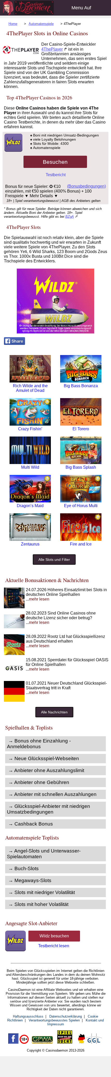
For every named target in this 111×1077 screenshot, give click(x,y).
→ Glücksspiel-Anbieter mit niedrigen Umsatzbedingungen (48, 809)
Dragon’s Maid (30, 505)
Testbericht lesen (53, 946)
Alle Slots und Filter (54, 559)
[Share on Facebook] (14, 343)
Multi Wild (30, 467)
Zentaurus (30, 544)
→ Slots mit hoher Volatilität (38, 904)
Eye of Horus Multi (81, 505)
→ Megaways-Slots (29, 880)
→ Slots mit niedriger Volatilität (41, 892)
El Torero (81, 429)
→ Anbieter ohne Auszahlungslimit (46, 770)
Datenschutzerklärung (65, 1016)
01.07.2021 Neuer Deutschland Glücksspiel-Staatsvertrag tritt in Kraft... (66, 688)
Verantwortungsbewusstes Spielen (54, 1020)
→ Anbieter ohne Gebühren (38, 782)
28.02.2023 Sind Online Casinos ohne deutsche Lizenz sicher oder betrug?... (61, 618)
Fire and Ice (81, 544)
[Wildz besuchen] (13, 150)
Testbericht (56, 175)
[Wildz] (55, 332)
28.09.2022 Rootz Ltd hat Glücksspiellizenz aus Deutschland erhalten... (65, 641)
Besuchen (55, 162)
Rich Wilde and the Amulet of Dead (30, 388)
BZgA (69, 217)
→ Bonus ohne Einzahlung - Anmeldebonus (39, 743)
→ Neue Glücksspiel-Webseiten (43, 758)
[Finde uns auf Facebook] (13, 1043)
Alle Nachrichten (54, 712)
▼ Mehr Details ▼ (41, 196)
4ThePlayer (52, 49)
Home (13, 24)
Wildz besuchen (54, 936)
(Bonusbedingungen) (86, 186)
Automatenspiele (41, 24)
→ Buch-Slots (23, 868)
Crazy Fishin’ (30, 429)
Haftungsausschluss (28, 1016)
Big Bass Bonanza (81, 386)
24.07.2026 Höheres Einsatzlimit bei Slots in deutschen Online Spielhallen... (66, 594)
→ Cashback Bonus (30, 824)
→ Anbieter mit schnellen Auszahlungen (52, 794)
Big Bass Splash (81, 467)
